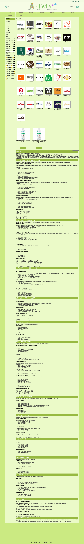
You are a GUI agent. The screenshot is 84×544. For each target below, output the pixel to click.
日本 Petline (20, 95)
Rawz (58, 95)
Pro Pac (48, 95)
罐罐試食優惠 (9, 59)
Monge (39, 68)
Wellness (48, 108)
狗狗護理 (8, 50)
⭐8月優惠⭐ (9, 65)
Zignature (67, 108)
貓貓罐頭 (8, 26)
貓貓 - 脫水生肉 (9, 25)
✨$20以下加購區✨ (10, 73)
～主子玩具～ (9, 61)
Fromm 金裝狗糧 (48, 41)
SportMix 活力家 (30, 108)
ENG (44, 0)
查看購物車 (72, 6)
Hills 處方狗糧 (30, 55)
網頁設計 (32, 542)
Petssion (39, 95)
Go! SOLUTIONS (67, 41)
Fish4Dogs (39, 41)
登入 (73, 1)
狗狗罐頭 (8, 44)
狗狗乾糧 (8, 38)
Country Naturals (30, 41)
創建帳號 (77, 1)
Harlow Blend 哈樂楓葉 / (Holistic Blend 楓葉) (39, 56)
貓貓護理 (8, 30)
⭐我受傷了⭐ (9, 67)
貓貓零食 (8, 28)
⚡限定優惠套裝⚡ (10, 57)
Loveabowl (21, 68)
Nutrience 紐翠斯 (39, 81)
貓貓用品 (8, 32)
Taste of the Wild (39, 108)
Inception (58, 55)
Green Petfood (21, 55)
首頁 (16, 18)
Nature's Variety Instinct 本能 (21, 82)
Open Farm (48, 81)
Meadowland (30, 68)
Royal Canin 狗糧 (66, 95)
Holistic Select (48, 55)
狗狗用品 (8, 48)
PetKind (30, 95)
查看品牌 (8, 55)
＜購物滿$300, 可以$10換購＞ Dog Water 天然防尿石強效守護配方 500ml (39, 141)
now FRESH (30, 81)
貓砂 (7, 34)
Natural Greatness (67, 68)
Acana (39, 28)
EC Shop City (37, 542)
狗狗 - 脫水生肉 (9, 40)
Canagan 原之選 (57, 28)
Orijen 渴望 (58, 81)
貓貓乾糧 (8, 21)
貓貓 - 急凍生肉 (9, 23)
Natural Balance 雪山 (48, 69)
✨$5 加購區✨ (9, 69)
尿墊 (7, 36)
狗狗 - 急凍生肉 (9, 42)
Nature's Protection (58, 69)
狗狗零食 (8, 46)
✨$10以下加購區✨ (10, 71)
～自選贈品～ (9, 63)
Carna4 (20, 41)
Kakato (67, 55)
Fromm (57, 41)
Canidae (67, 28)
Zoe (21, 121)
